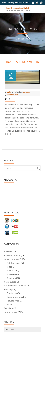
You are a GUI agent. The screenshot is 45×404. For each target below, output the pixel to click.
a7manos (26, 92)
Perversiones (13, 300)
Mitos (9, 266)
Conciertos (12, 293)
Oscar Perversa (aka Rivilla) (17, 8)
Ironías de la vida (12, 259)
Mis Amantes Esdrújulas (15, 285)
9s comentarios (12, 95)
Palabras (11, 270)
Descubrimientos (15, 297)
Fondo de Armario (12, 255)
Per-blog (8, 289)
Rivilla (9, 92)
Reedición (11, 278)
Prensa (10, 304)
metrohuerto (10, 281)
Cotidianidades (13, 263)
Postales (11, 274)
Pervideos (8, 308)
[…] (13, 134)
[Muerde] (22, 77)
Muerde (11, 99)
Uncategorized (11, 312)
